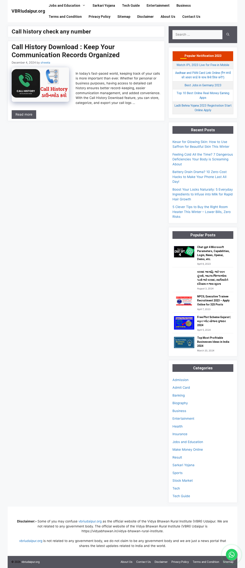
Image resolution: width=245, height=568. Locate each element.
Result (177, 457)
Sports (177, 473)
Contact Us (191, 17)
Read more (24, 114)
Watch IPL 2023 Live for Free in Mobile (202, 65)
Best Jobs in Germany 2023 (203, 85)
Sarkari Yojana (103, 5)
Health (177, 426)
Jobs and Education (64, 5)
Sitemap (123, 17)
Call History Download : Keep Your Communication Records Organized (66, 51)
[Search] (227, 34)
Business (183, 5)
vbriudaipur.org (90, 521)
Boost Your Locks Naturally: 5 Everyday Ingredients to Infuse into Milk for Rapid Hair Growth (202, 194)
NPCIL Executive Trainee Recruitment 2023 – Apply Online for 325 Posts (213, 300)
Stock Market (182, 480)
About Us (168, 17)
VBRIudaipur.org (28, 11)
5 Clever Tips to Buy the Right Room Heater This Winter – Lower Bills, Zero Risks (201, 212)
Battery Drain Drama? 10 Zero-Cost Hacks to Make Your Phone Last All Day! (199, 177)
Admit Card (181, 387)
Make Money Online (187, 449)
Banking (178, 395)
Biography (180, 403)
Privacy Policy (99, 17)
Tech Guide (131, 5)
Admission (180, 380)
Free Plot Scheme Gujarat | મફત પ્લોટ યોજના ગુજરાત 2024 (214, 321)
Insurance (179, 434)
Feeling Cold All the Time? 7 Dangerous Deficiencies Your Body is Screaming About (202, 159)
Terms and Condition (65, 17)
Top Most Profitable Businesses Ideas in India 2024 (213, 341)
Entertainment (158, 5)
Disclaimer (145, 17)
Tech (176, 488)
